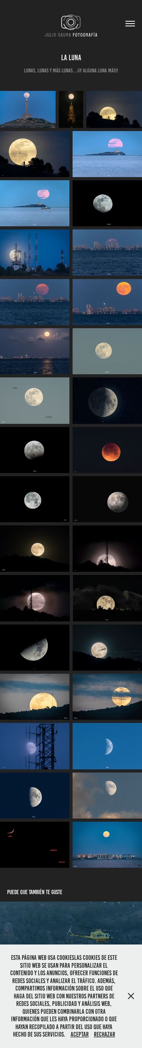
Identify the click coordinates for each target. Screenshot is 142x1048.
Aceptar (80, 1034)
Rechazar (104, 1034)
